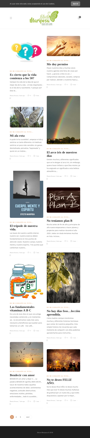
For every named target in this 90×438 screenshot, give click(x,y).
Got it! (75, 4)
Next (28, 417)
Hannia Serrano (14, 95)
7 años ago (22, 401)
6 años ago (22, 95)
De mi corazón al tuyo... (21, 71)
